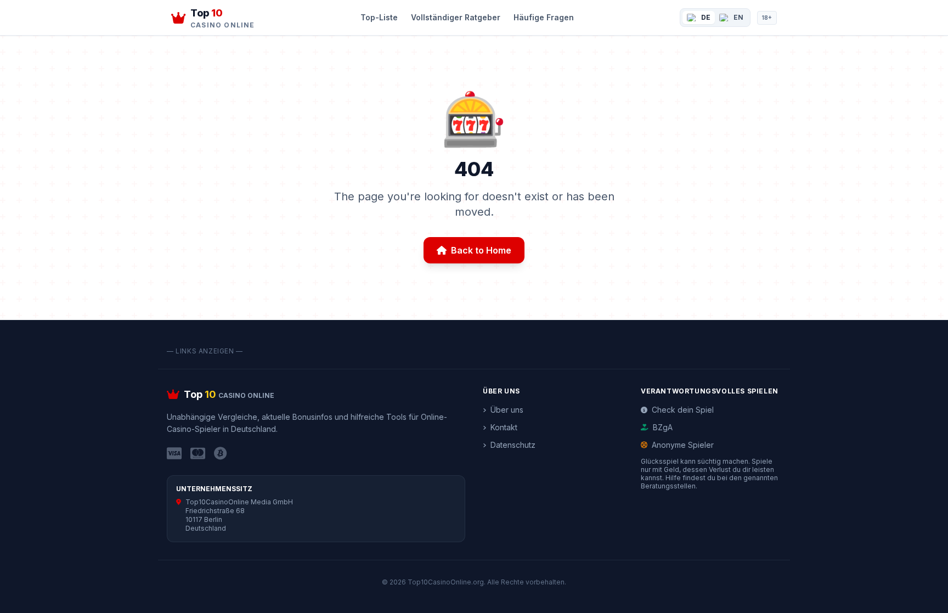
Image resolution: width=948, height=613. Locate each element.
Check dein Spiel (683, 409)
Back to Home (481, 250)
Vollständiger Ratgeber (455, 17)
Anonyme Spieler (683, 444)
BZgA (663, 427)
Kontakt (503, 427)
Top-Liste (379, 17)
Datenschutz (512, 444)
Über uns (506, 409)
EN (738, 17)
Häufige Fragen (544, 17)
